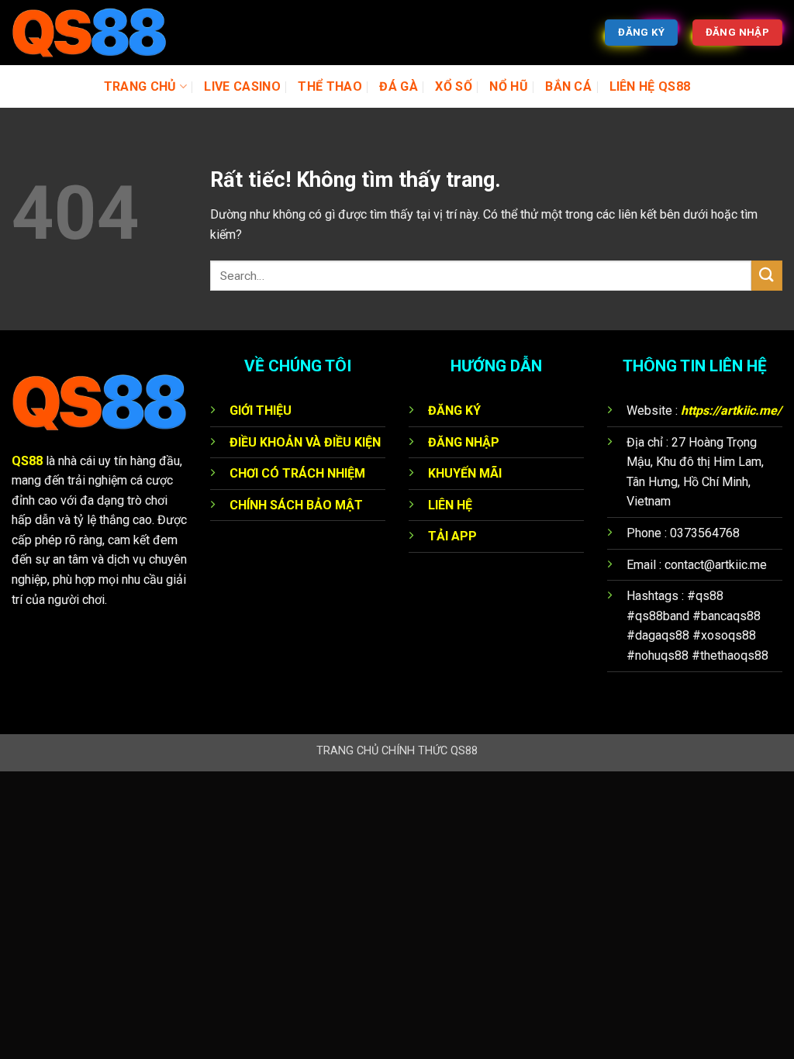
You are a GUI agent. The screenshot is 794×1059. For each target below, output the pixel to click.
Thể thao (330, 86)
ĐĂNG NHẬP (463, 442)
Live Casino (242, 86)
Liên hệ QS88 (650, 86)
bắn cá (568, 86)
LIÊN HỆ (450, 505)
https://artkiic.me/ (731, 410)
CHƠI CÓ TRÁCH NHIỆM (297, 473)
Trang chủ (140, 86)
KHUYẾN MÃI (465, 473)
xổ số (453, 86)
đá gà (398, 86)
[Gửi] (766, 275)
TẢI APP (452, 536)
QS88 (27, 461)
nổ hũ (508, 86)
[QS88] (89, 33)
